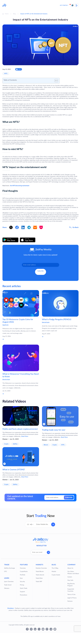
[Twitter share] (11, 227)
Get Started (64, 5)
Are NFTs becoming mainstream (20, 185)
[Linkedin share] (23, 227)
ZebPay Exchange (9, 568)
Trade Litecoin (40, 575)
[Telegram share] (29, 227)
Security (22, 581)
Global (72, 5)
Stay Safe (70, 580)
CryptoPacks (24, 571)
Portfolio (22, 575)
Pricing (22, 585)
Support (22, 591)
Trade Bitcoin (40, 571)
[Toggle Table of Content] (55, 80)
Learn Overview (9, 581)
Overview (23, 568)
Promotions (23, 595)
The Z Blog (55, 568)
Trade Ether (39, 578)
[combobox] (30, 524)
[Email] (35, 227)
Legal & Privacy (72, 598)
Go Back (76, 227)
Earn (21, 578)
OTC (5, 571)
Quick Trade (23, 588)
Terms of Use (71, 594)
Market (54, 571)
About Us (70, 568)
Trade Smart (7, 585)
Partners (70, 601)
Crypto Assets (56, 575)
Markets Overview (41, 568)
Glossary (6, 588)
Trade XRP (39, 581)
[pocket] (41, 227)
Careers (69, 577)
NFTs (5, 73)
